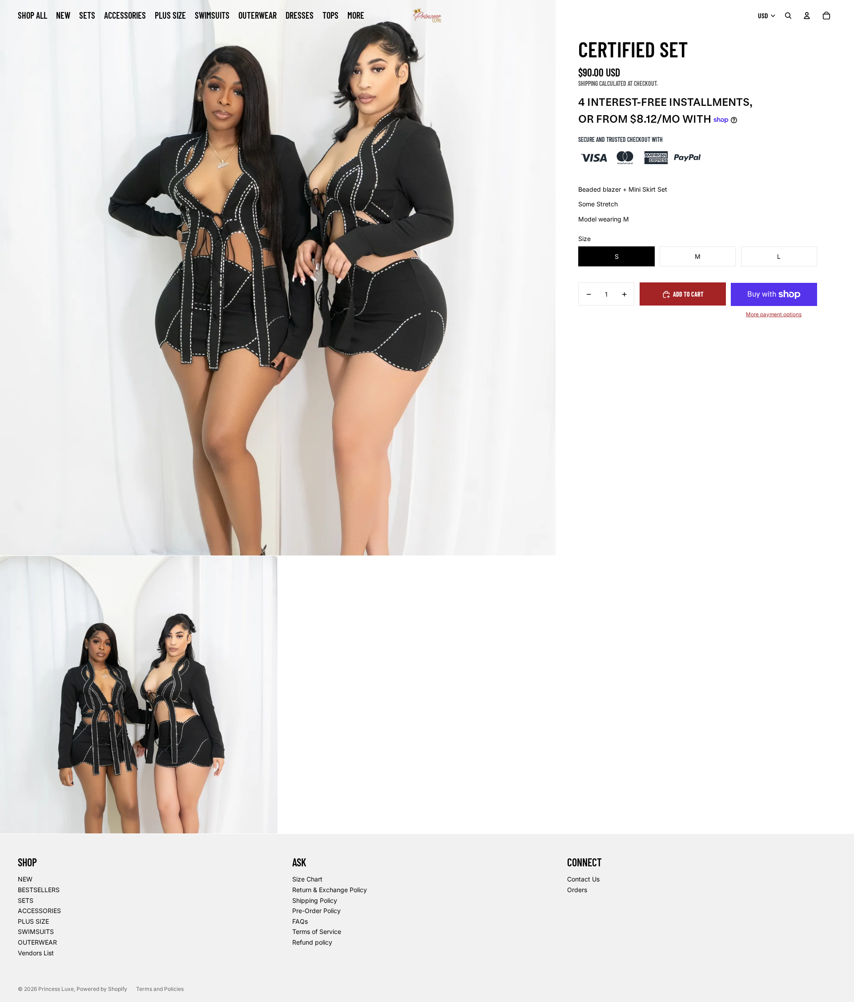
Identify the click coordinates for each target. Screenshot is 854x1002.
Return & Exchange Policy (329, 889)
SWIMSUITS (36, 931)
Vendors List (36, 953)
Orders (577, 889)
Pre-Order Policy (316, 910)
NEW (25, 879)
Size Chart (307, 879)
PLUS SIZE (33, 921)
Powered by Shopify (102, 989)
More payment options (774, 314)
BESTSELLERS (39, 889)
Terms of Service (316, 931)
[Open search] (788, 15)
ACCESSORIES (39, 910)
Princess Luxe (56, 989)
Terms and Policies (160, 989)
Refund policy (312, 942)
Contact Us (583, 879)
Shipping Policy (314, 900)
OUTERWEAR (37, 942)
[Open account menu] (807, 15)
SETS (25, 900)
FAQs (300, 921)
